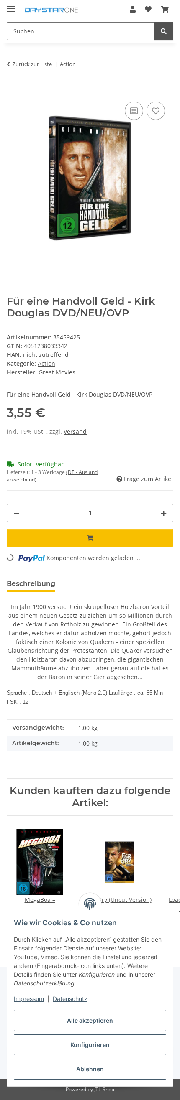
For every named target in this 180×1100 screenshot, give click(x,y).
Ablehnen (90, 1068)
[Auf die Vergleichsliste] (134, 111)
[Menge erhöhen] (163, 513)
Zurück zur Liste (32, 64)
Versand (75, 431)
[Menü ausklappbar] (11, 5)
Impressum (29, 998)
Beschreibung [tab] (31, 584)
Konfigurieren (90, 1044)
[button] (132, 9)
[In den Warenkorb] (13, 90)
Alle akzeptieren (90, 1020)
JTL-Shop (104, 1089)
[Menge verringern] (16, 513)
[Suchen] (163, 31)
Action (46, 363)
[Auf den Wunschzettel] (156, 111)
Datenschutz (70, 998)
